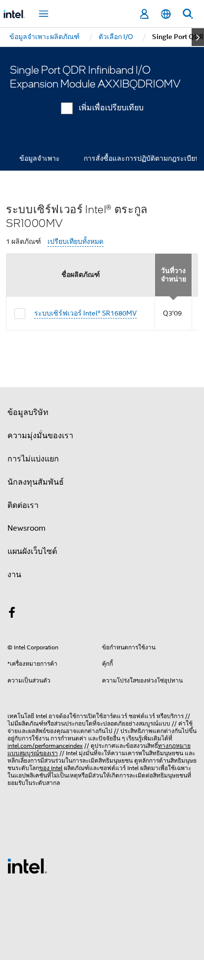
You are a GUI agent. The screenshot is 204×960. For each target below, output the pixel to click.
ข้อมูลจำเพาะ (39, 158)
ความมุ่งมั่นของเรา (40, 436)
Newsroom (26, 528)
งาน (14, 575)
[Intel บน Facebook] (11, 614)
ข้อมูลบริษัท (28, 412)
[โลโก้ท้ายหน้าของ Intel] (27, 865)
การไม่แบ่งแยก (33, 459)
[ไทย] (165, 14)
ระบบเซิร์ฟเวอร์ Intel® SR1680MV (85, 313)
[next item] (198, 37)
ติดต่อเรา (23, 505)
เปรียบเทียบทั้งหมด (75, 241)
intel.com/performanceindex (45, 745)
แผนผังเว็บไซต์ (32, 551)
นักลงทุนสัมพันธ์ (35, 482)
